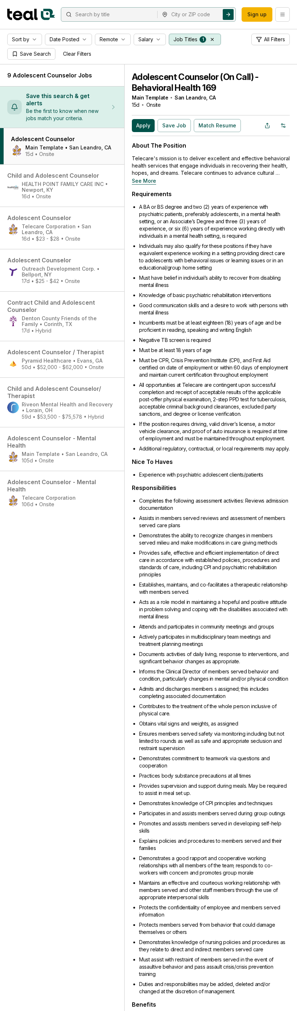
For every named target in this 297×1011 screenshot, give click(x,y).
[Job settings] (283, 125)
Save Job (174, 125)
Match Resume (217, 125)
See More (144, 181)
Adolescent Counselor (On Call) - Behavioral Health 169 (195, 82)
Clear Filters (77, 54)
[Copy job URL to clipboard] (267, 125)
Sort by (20, 39)
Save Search (35, 54)
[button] (212, 39)
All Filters (274, 39)
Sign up (257, 14)
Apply (143, 125)
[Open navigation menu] (282, 14)
